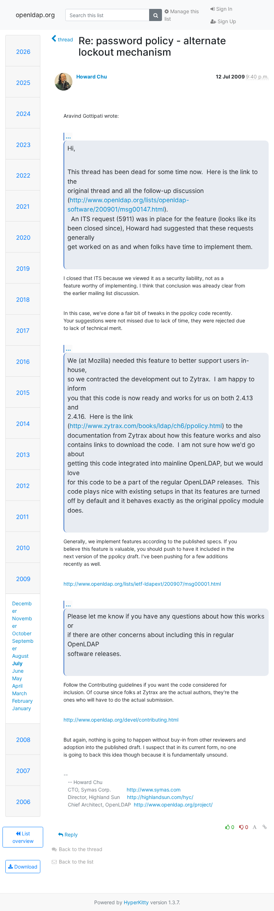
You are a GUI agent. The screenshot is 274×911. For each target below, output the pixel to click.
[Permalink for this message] (265, 827)
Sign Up (226, 21)
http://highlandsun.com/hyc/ (160, 797)
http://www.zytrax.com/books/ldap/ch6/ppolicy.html (146, 425)
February (22, 701)
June (18, 671)
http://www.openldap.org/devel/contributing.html (121, 720)
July (17, 663)
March (19, 693)
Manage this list (181, 15)
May (17, 678)
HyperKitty (136, 902)
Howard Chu (91, 76)
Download (25, 867)
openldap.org (35, 15)
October (21, 633)
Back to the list (75, 862)
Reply (70, 834)
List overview (23, 837)
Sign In (223, 9)
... (68, 136)
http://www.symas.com (154, 790)
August (20, 656)
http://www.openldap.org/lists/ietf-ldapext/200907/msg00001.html (142, 584)
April (17, 686)
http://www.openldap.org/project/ (173, 804)
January (21, 708)
